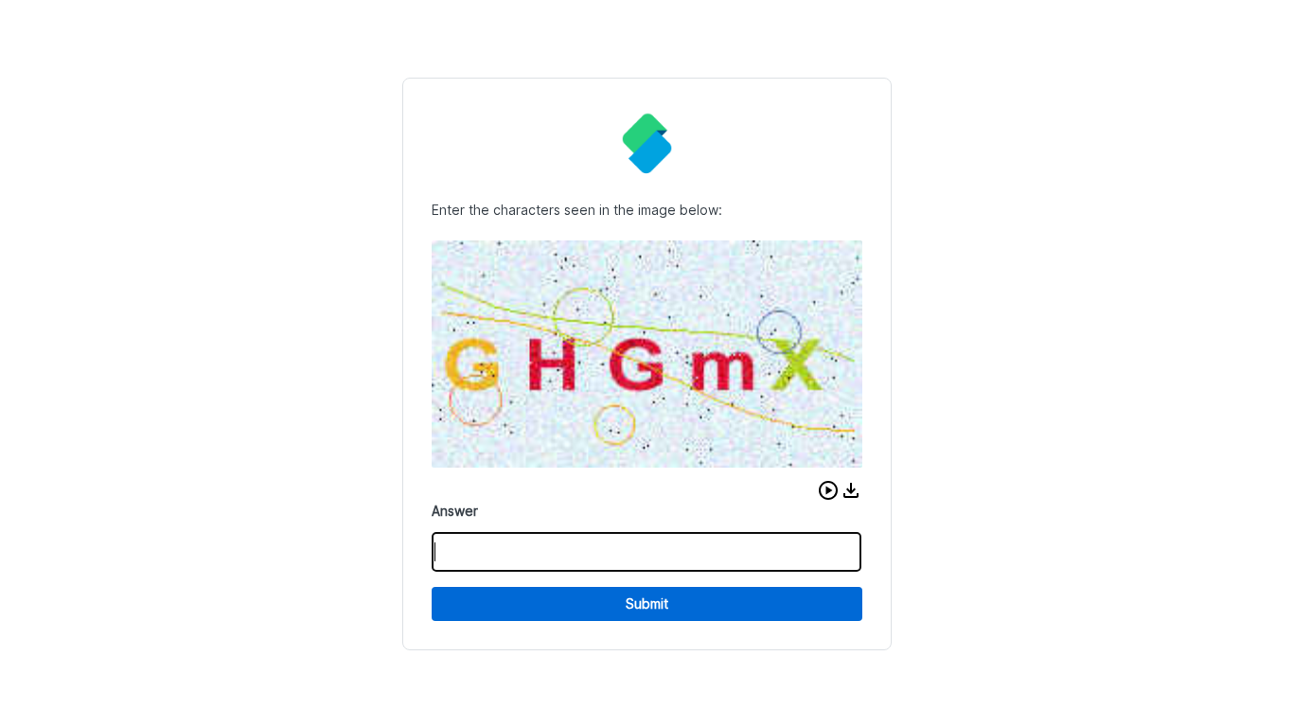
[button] (828, 490)
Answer (455, 511)
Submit (647, 603)
